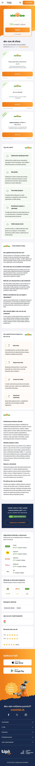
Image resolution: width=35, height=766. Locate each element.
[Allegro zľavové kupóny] (17, 589)
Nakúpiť (17, 30)
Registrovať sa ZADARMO (17, 522)
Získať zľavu (17, 74)
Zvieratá (19, 608)
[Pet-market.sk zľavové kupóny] (7, 594)
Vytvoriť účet (28, 2)
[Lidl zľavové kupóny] (7, 589)
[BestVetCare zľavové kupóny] (27, 594)
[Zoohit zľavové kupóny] (27, 589)
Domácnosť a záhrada (9, 608)
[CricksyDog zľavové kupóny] (17, 594)
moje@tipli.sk (17, 709)
